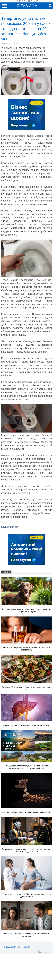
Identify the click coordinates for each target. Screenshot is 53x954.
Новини (6, 572)
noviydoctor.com (10, 526)
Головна (3, 14)
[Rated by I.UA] (43, 952)
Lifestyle (10, 14)
